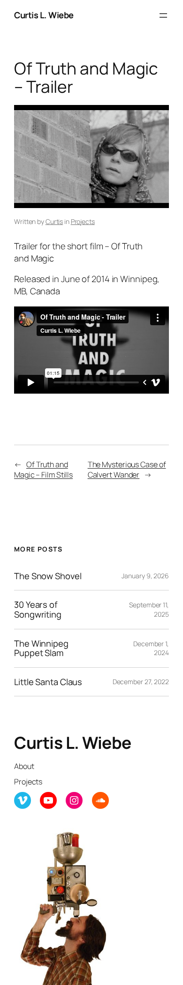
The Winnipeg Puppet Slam (41, 648)
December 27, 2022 (141, 681)
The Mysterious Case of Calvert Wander (127, 469)
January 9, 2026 (145, 575)
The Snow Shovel (48, 576)
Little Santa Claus (48, 682)
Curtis (54, 221)
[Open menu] (163, 15)
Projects (83, 221)
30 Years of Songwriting (37, 609)
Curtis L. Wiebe (44, 15)
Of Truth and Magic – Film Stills (43, 469)
